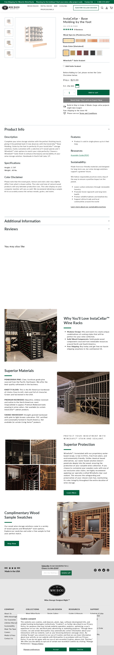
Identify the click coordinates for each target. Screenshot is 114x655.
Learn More (71, 493)
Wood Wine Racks (33, 613)
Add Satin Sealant (73, 66)
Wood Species (77, 35)
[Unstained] (7, 276)
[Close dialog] (109, 306)
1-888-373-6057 (103, 2)
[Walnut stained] (18, 276)
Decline (80, 649)
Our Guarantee (10, 620)
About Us (8, 613)
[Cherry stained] (14, 276)
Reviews (11, 228)
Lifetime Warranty (11, 623)
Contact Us (8, 638)
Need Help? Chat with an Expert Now (86, 100)
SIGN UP (66, 573)
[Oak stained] (10, 276)
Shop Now (11, 543)
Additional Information (22, 220)
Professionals (47, 9)
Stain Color (73, 46)
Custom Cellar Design (86, 8)
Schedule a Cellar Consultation (97, 614)
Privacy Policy (37, 643)
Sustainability (9, 626)
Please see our (82, 113)
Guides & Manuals (76, 613)
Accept (56, 649)
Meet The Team (10, 629)
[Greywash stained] (25, 276)
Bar (55, 6)
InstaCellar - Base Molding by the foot (10, 288)
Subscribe (46, 565)
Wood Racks (33, 6)
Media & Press (9, 635)
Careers (7, 632)
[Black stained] (21, 276)
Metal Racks (46, 6)
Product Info (14, 129)
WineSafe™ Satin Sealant (74, 60)
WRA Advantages (11, 616)
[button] (102, 8)
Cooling (63, 6)
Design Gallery (52, 613)
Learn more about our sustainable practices (88, 206)
